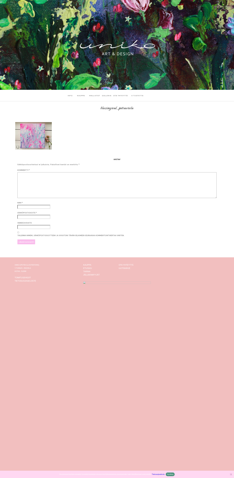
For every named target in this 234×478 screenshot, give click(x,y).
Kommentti (23, 170)
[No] (231, 474)
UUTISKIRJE (124, 268)
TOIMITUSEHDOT (23, 278)
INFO (70, 96)
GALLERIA (107, 96)
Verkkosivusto (24, 223)
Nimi (20, 203)
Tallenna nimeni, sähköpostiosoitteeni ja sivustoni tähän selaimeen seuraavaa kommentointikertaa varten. (70, 235)
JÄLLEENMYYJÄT (91, 275)
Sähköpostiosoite (27, 213)
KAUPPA (81, 96)
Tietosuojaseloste (158, 474)
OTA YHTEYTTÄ (120, 96)
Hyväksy (170, 474)
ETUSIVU (87, 268)
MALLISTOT (94, 96)
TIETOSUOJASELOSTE (25, 281)
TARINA (86, 271)
